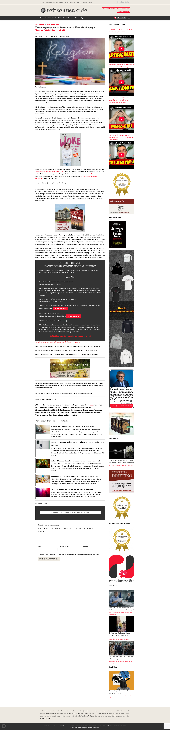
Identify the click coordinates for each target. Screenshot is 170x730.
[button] (129, 18)
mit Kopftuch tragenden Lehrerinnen (89, 174)
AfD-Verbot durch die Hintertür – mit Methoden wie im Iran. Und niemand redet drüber (121, 137)
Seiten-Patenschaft (70, 2)
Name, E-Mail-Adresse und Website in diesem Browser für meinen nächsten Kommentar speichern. (70, 554)
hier (91, 405)
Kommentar (42, 531)
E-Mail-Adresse (65, 546)
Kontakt (85, 2)
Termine (67, 725)
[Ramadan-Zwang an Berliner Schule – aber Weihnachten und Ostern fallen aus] (70, 448)
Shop (90, 2)
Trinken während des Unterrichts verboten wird (49, 171)
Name (40, 546)
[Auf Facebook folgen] (117, 2)
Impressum (110, 725)
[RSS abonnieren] (126, 2)
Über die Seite (50, 2)
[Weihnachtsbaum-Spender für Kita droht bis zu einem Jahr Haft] (70, 465)
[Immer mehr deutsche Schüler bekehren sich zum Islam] (70, 431)
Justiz (36, 24)
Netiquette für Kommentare (88, 725)
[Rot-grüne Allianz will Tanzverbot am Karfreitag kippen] (70, 493)
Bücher (79, 2)
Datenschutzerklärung (120, 725)
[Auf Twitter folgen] (120, 2)
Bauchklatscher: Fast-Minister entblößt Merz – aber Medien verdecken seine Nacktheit (119, 100)
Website (85, 546)
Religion (41, 24)
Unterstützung (59, 2)
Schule (57, 24)
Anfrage (63, 321)
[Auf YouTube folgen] (129, 2)
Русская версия (101, 725)
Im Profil (42, 2)
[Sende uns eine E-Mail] (123, 2)
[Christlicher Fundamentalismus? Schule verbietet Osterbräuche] (70, 480)
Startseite (46, 725)
